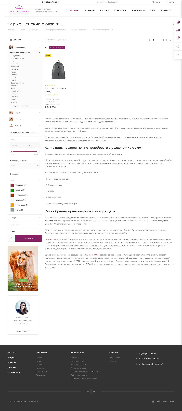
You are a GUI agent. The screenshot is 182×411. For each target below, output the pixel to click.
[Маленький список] (149, 40)
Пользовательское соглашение (84, 378)
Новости (39, 358)
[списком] (166, 40)
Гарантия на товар (78, 368)
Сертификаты (41, 371)
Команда (39, 361)
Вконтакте (88, 391)
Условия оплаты (77, 361)
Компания (42, 353)
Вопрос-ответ (114, 358)
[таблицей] (170, 40)
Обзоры (112, 361)
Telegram (94, 391)
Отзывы (39, 365)
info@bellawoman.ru (149, 358)
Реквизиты (40, 375)
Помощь (113, 353)
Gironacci (49, 239)
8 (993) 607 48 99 (50, 2)
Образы (12, 367)
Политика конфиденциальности (84, 371)
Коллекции (14, 372)
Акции (11, 358)
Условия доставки (78, 365)
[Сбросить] (11, 238)
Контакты (40, 368)
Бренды (12, 363)
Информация (78, 353)
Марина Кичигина (22, 320)
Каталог (12, 353)
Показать (28, 238)
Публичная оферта (79, 375)
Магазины (75, 358)
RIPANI (94, 255)
